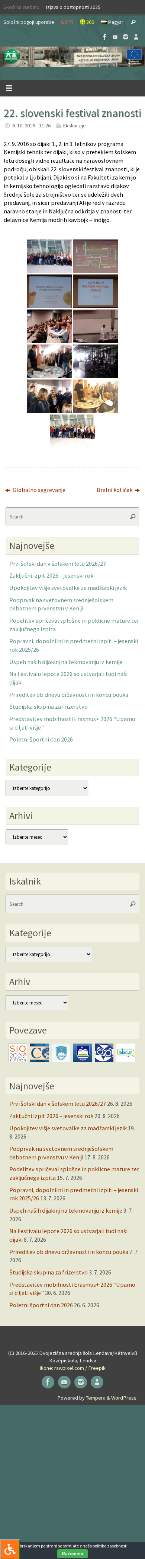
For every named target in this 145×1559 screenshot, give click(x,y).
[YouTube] (115, 37)
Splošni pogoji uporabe (28, 22)
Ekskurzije (74, 125)
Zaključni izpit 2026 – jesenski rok (51, 575)
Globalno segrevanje (38, 489)
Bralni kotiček (115, 489)
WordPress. (124, 1397)
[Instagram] (125, 37)
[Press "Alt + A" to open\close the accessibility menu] (10, 1549)
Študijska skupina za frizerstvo (48, 706)
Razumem (72, 1553)
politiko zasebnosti (110, 1546)
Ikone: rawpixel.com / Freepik (72, 1368)
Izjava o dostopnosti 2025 (73, 7)
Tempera (96, 1397)
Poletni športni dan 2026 (41, 739)
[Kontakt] (136, 37)
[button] (72, 57)
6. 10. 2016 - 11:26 (31, 125)
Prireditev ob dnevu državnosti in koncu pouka (68, 694)
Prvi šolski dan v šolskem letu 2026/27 (57, 563)
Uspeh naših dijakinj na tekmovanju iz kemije (65, 662)
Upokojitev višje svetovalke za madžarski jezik (68, 587)
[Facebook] (105, 37)
